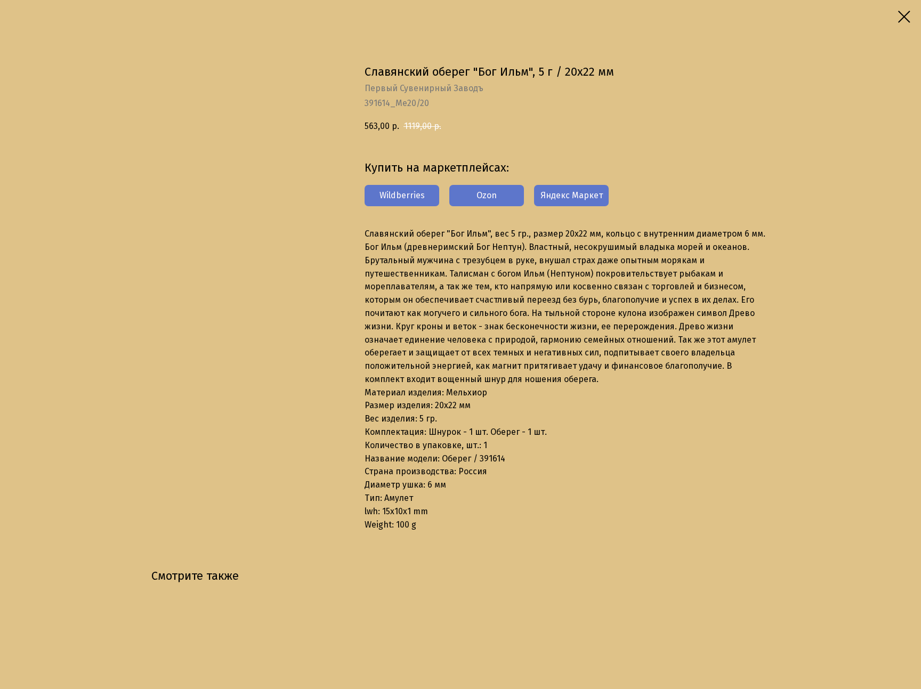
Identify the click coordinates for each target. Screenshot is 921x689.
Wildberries (402, 195)
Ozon (486, 195)
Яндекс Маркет (571, 195)
